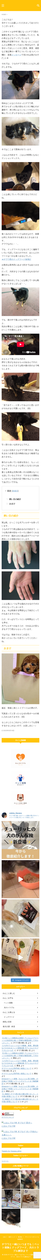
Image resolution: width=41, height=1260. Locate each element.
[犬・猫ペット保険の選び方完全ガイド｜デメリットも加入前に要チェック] (11, 1198)
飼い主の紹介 (15, 499)
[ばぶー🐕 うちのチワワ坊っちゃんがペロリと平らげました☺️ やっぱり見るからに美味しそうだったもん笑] (20, 918)
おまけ (12, 503)
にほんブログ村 (8, 1126)
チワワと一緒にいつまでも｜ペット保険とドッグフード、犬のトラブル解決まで (20, 1247)
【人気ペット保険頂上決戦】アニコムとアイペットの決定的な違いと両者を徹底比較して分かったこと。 (20, 1040)
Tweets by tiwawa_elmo (11, 1151)
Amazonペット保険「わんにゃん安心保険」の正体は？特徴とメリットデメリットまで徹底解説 (20, 1081)
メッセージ (16, 55)
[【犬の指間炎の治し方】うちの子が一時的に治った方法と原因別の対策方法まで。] (30, 1179)
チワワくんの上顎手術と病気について (16, 1068)
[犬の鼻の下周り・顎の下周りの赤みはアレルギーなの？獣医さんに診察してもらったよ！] (11, 1179)
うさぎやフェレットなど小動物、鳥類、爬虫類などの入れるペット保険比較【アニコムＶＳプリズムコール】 (20, 1047)
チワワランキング (8, 1117)
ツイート (5, 1161)
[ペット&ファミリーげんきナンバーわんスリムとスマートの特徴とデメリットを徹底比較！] (30, 1198)
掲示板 (20, 1237)
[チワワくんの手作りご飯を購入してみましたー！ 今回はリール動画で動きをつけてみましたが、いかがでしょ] (20, 957)
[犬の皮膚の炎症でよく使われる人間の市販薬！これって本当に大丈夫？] (11, 1218)
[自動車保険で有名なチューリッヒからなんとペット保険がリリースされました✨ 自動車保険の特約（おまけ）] (20, 840)
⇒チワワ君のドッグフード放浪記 (16, 259)
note (4, 1237)
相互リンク (12, 1237)
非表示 (15, 491)
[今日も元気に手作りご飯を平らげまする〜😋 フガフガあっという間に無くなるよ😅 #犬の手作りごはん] (20, 879)
